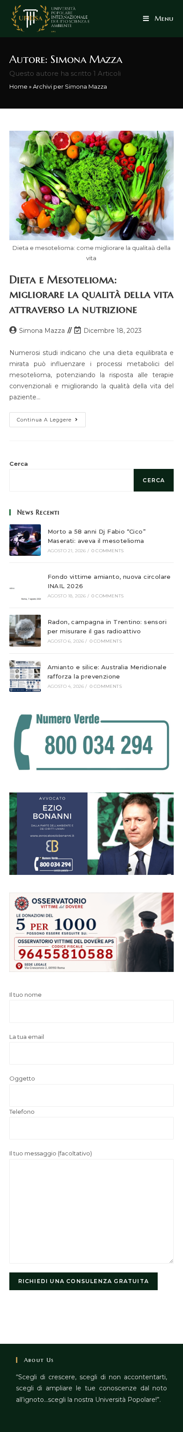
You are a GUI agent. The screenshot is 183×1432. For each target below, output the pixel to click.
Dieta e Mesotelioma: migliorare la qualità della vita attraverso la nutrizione (91, 294)
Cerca (18, 463)
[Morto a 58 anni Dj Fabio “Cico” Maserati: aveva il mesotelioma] (25, 540)
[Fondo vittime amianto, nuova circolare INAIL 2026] (25, 585)
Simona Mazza (42, 331)
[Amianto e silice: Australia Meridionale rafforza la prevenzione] (25, 676)
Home (18, 86)
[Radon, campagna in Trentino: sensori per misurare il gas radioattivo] (25, 630)
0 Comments (107, 551)
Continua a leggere (51, 421)
